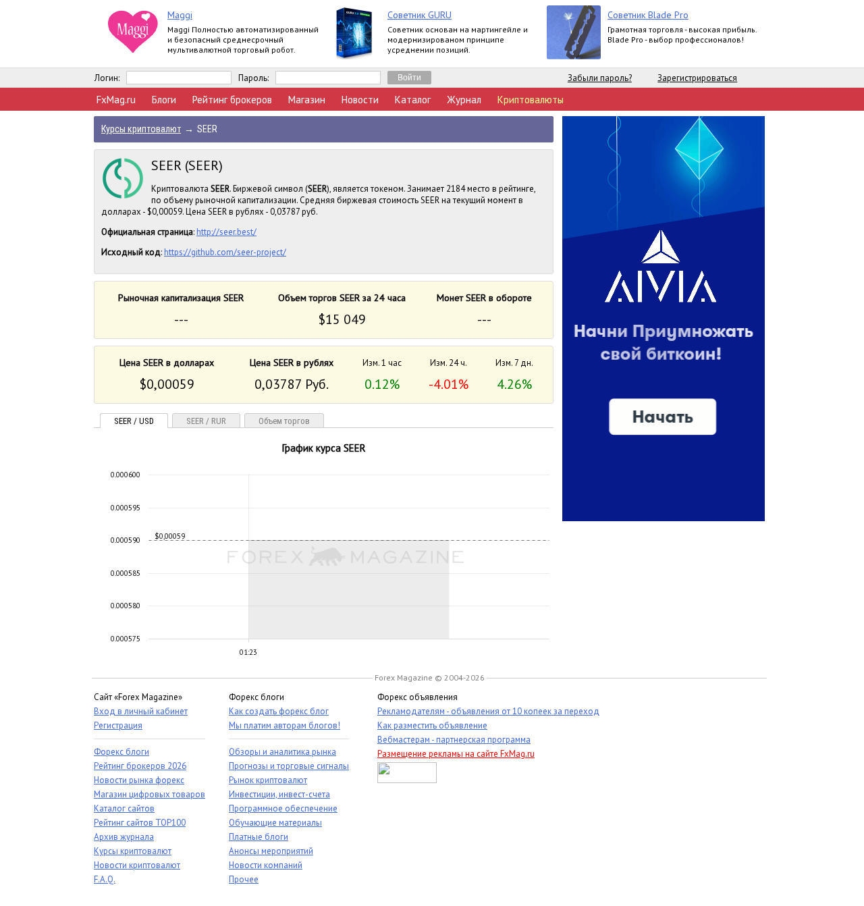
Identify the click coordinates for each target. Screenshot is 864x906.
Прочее (244, 879)
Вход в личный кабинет (141, 711)
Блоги (164, 99)
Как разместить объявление (432, 725)
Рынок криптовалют (268, 780)
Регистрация (118, 725)
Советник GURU (419, 15)
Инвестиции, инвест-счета (279, 794)
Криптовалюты (530, 99)
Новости (360, 99)
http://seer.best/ (226, 232)
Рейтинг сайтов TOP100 (140, 822)
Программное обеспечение (283, 808)
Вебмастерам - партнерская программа (454, 739)
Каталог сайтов (124, 808)
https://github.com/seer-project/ (225, 252)
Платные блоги (258, 837)
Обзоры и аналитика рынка (282, 751)
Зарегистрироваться (697, 78)
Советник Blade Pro (648, 15)
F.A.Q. (104, 879)
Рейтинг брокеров (232, 99)
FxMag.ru (116, 99)
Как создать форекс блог (279, 711)
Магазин (306, 99)
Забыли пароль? (600, 78)
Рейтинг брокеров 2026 (140, 766)
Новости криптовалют (137, 865)
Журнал (464, 99)
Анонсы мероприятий (271, 851)
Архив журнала (124, 837)
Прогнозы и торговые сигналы (289, 766)
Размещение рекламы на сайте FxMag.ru (456, 754)
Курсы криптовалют (132, 851)
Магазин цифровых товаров (149, 794)
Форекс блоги (121, 751)
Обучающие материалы (275, 822)
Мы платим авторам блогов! (284, 725)
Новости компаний (265, 865)
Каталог (413, 99)
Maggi (179, 15)
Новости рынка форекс (139, 780)
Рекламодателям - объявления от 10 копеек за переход (488, 711)
